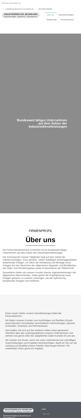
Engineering (52, 20)
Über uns (50, 15)
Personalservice (67, 20)
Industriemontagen (66, 15)
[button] (40, 214)
